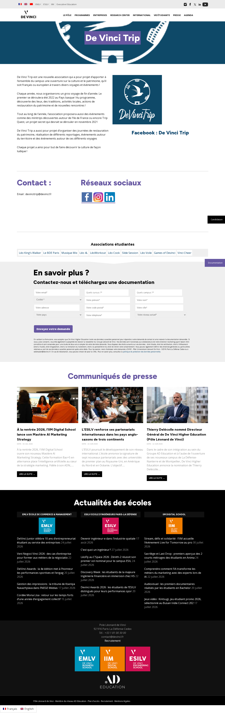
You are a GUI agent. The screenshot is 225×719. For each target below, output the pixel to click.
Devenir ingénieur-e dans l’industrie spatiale (108, 538)
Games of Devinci (164, 253)
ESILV (46, 4)
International (142, 15)
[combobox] (106, 292)
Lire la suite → (27, 474)
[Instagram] (185, 5)
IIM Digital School (174, 514)
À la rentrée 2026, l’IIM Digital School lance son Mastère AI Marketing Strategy (46, 434)
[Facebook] (190, 5)
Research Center (120, 15)
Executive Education (67, 4)
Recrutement (113, 641)
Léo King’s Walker (30, 253)
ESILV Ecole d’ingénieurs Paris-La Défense (110, 514)
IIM (52, 4)
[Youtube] (205, 5)
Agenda (188, 15)
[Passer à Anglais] (25, 4)
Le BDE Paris (51, 253)
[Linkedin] (200, 5)
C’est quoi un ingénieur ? (96, 550)
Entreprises (100, 15)
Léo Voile (146, 253)
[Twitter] (195, 5)
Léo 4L (84, 253)
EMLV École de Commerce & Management (47, 514)
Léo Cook (114, 253)
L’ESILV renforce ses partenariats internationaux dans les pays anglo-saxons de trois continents (110, 434)
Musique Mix (69, 253)
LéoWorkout (98, 253)
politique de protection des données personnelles (141, 352)
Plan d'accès (93, 701)
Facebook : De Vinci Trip (160, 133)
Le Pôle (67, 15)
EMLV (38, 4)
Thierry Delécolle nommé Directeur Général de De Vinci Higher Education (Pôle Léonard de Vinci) (176, 434)
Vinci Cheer (184, 253)
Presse (177, 15)
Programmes (82, 15)
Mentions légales (122, 701)
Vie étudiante (162, 15)
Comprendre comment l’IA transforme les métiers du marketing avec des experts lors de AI (172, 573)
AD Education (80, 701)
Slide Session (130, 253)
